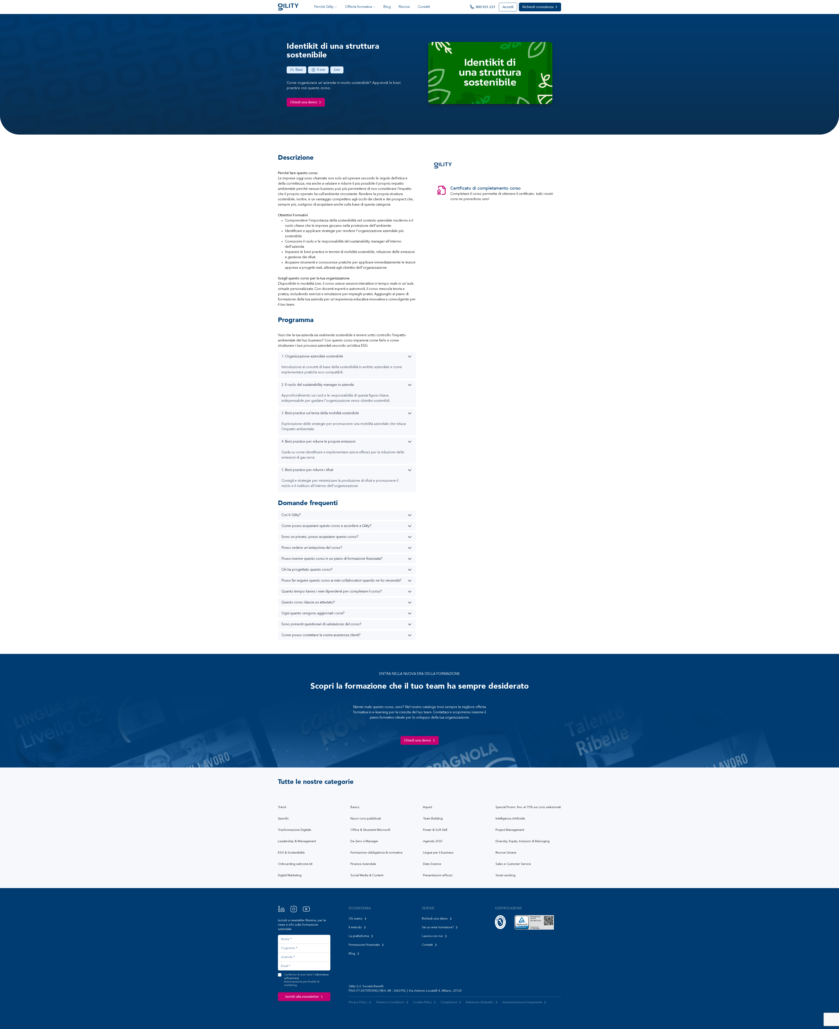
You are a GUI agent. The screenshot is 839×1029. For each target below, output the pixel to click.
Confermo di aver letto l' (306, 980)
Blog (387, 7)
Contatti (424, 7)
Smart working (505, 875)
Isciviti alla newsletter (302, 996)
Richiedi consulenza (537, 7)
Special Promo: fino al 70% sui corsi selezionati (528, 807)
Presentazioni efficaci (437, 875)
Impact (427, 807)
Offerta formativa (358, 7)
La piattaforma (359, 936)
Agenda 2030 (432, 841)
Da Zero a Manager (364, 841)
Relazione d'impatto (479, 1002)
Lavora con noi (432, 936)
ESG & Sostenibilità (291, 852)
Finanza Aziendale (363, 864)
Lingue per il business (438, 852)
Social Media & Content (366, 875)
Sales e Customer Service (513, 864)
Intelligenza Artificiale (510, 818)
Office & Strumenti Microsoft (370, 830)
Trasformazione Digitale (294, 830)
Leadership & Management (297, 841)
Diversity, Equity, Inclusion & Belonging (523, 841)
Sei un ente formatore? (438, 927)
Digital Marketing (290, 875)
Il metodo (355, 927)
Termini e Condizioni (390, 1002)
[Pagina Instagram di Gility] (293, 909)
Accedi (508, 7)
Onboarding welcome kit (295, 864)
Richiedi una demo (435, 918)
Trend (282, 807)
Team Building (433, 818)
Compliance (448, 1002)
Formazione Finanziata (364, 944)
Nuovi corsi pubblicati (365, 818)
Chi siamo (355, 918)
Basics (354, 807)
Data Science (432, 864)
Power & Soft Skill (435, 830)
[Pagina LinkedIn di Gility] (281, 909)
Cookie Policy (422, 1002)
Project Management (510, 830)
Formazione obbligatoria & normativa (376, 852)
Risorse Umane (506, 852)
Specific (283, 818)
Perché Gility (324, 7)
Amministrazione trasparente (522, 1002)
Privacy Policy (358, 1002)
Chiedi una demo (303, 102)
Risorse (404, 7)
